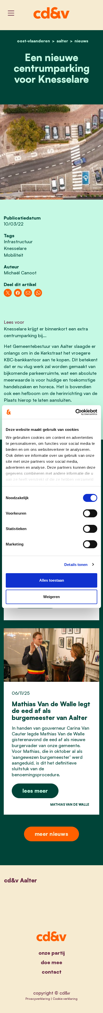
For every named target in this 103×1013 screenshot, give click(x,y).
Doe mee (51, 962)
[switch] (90, 513)
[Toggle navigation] (11, 13)
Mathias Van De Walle (69, 804)
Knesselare (15, 248)
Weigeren (51, 597)
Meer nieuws (51, 833)
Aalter (62, 40)
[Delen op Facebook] (18, 293)
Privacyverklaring (38, 999)
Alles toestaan (51, 580)
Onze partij (51, 953)
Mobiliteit (13, 255)
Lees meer (35, 790)
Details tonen (76, 564)
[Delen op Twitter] (8, 293)
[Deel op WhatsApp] (38, 293)
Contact (52, 972)
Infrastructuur (18, 241)
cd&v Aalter (20, 880)
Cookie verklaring (65, 999)
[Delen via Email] (28, 293)
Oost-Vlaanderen (33, 40)
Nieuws (81, 40)
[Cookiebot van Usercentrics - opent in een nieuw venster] (75, 412)
